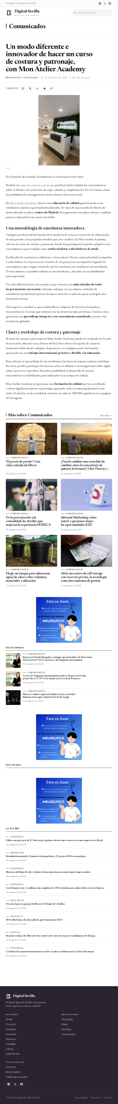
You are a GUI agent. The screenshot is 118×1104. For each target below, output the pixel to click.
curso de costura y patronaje (37, 185)
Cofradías (11, 1044)
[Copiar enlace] (51, 88)
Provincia (10, 1024)
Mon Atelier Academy (23, 203)
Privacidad (96, 1097)
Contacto (11, 1067)
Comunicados (27, 27)
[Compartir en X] (30, 88)
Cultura (9, 1049)
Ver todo (104, 415)
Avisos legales (13, 1072)
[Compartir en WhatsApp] (23, 88)
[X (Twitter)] (105, 3)
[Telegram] (100, 3)
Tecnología (67, 1019)
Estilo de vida (12, 1054)
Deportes (11, 1039)
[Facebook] (110, 3)
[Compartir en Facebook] (37, 88)
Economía (11, 1034)
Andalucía (11, 1029)
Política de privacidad (16, 1077)
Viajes (64, 1024)
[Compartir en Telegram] (44, 88)
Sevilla (9, 1019)
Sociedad (66, 1029)
